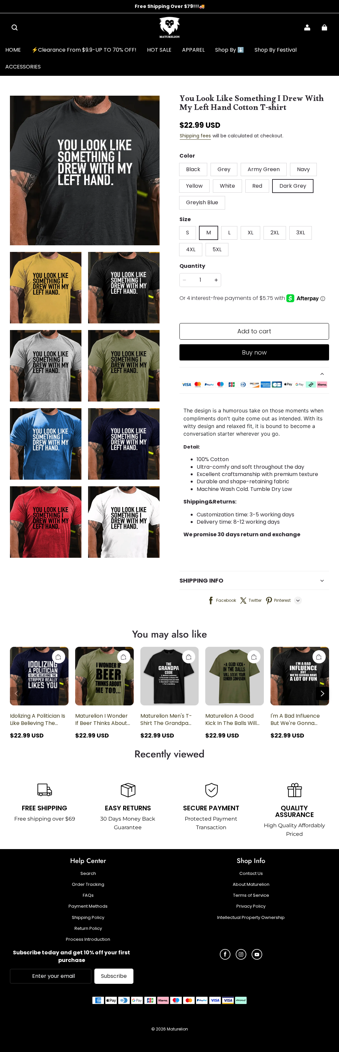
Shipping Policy (88, 918)
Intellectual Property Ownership (251, 918)
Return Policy (88, 929)
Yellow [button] (194, 186)
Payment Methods (88, 906)
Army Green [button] (264, 169)
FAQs (88, 895)
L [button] (229, 232)
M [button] (208, 232)
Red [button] (257, 186)
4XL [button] (190, 249)
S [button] (187, 232)
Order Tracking (88, 884)
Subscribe (114, 976)
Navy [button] (303, 169)
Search (88, 874)
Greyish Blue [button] (202, 202)
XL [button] (250, 232)
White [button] (227, 186)
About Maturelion (251, 884)
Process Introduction (88, 939)
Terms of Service (251, 895)
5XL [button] (217, 249)
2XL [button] (274, 232)
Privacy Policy (251, 906)
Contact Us (251, 874)
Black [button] (193, 169)
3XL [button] (300, 232)
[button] (14, 27)
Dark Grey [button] (292, 186)
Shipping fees (195, 135)
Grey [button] (224, 169)
